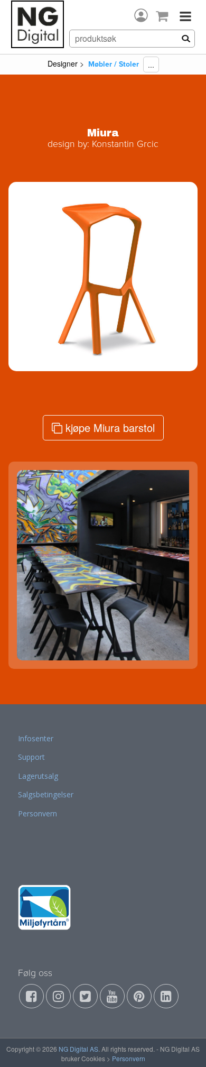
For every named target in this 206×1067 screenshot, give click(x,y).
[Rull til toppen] (184, 1045)
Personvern (37, 813)
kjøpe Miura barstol (108, 427)
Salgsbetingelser (45, 794)
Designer (63, 63)
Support (31, 757)
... (151, 64)
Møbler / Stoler (113, 64)
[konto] (141, 15)
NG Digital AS (78, 1048)
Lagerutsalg (38, 776)
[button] (30, 276)
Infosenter (35, 738)
